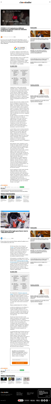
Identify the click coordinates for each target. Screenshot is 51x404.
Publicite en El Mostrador (30, 392)
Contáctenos (28, 394)
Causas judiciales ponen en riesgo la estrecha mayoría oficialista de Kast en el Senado (39, 59)
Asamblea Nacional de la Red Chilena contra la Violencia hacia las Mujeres (11, 190)
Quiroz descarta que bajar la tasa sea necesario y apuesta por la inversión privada (25, 73)
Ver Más (40, 103)
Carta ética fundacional (20, 393)
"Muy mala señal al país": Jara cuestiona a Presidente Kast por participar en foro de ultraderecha (15, 80)
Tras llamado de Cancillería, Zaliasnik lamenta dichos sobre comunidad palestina (16, 73)
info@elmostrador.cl (7, 395)
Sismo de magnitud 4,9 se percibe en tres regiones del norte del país (39, 101)
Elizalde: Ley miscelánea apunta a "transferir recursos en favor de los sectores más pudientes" (38, 51)
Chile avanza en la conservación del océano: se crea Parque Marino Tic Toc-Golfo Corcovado (19, 200)
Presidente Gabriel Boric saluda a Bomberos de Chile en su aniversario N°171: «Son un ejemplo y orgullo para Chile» (11, 200)
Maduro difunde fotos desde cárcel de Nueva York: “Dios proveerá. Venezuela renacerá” (39, 97)
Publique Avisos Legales (30, 393)
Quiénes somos (19, 392)
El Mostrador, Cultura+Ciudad (9, 36)
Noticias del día (34, 85)
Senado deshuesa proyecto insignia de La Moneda (38, 63)
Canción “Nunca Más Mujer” (5, 191)
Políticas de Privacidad (19, 394)
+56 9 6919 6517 (3, 395)
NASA (12, 247)
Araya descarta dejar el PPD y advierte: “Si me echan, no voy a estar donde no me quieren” (40, 39)
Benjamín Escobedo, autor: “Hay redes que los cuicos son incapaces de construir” (24, 80)
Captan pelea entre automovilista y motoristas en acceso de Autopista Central (4, 200)
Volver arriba (2, 400)
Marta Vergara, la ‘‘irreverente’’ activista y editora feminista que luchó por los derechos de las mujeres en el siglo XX (26, 200)
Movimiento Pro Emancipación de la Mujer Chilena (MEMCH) (18, 191)
